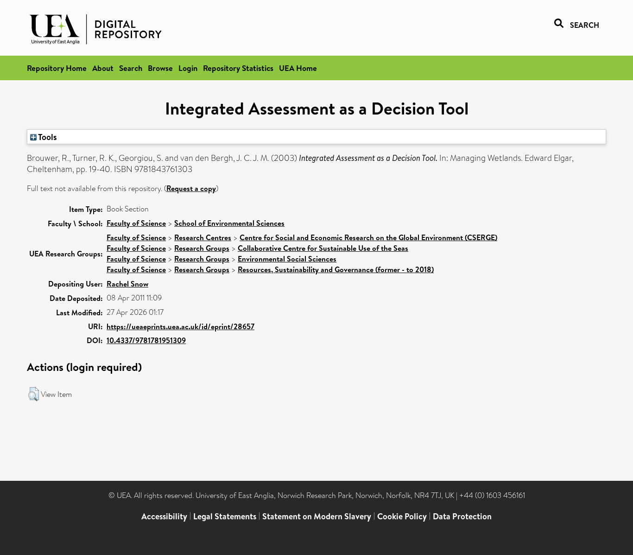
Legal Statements (224, 516)
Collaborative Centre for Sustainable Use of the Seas (323, 248)
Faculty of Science (136, 223)
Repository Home (57, 68)
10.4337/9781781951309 (146, 340)
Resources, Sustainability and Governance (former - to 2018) (336, 269)
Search (130, 68)
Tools (47, 137)
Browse (160, 68)
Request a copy (191, 188)
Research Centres (202, 237)
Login (187, 68)
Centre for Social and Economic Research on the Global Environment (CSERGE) (368, 237)
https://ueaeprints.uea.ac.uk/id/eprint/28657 (180, 326)
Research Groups (201, 248)
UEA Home (298, 68)
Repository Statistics (238, 68)
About (103, 68)
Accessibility (164, 516)
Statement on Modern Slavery (316, 516)
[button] (33, 394)
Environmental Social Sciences (287, 259)
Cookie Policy (402, 516)
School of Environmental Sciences (229, 223)
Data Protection (462, 516)
